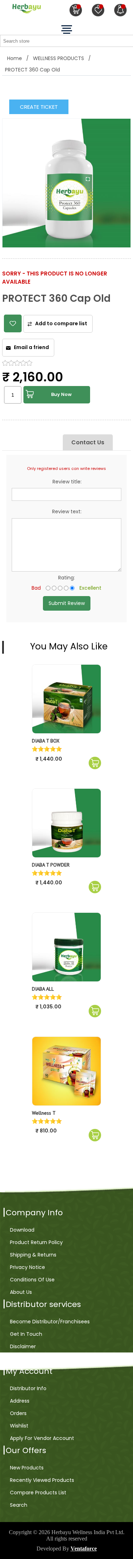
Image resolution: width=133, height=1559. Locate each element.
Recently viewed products (42, 1480)
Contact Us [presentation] (87, 442)
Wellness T (44, 1113)
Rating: (66, 577)
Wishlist (19, 1425)
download (22, 1229)
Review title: (67, 482)
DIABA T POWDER (51, 865)
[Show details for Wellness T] (66, 1071)
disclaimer (23, 1346)
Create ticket (39, 107)
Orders (18, 1413)
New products (27, 1467)
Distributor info (28, 1388)
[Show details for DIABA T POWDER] (66, 823)
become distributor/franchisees (50, 1321)
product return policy (36, 1242)
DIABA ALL (43, 989)
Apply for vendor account (42, 1438)
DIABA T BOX (46, 741)
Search (18, 1505)
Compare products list (38, 1492)
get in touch (26, 1334)
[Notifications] (120, 10)
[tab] (41, 442)
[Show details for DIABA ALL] (66, 947)
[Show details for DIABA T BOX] (66, 699)
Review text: (67, 512)
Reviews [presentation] (41, 442)
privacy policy (26, 1358)
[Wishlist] (97, 10)
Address (19, 1400)
